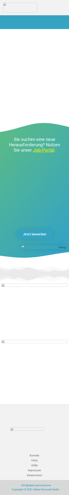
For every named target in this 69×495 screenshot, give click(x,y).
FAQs (34, 460)
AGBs (34, 465)
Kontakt (34, 455)
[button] (59, 7)
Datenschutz (34, 475)
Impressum (34, 470)
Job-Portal (43, 150)
